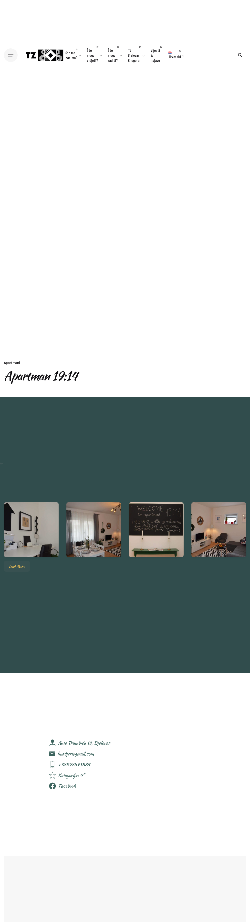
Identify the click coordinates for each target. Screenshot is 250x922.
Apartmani (12, 362)
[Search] (240, 55)
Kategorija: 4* (71, 775)
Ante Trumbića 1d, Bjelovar (84, 743)
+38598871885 (74, 764)
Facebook (67, 786)
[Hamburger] (11, 55)
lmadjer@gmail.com (75, 753)
